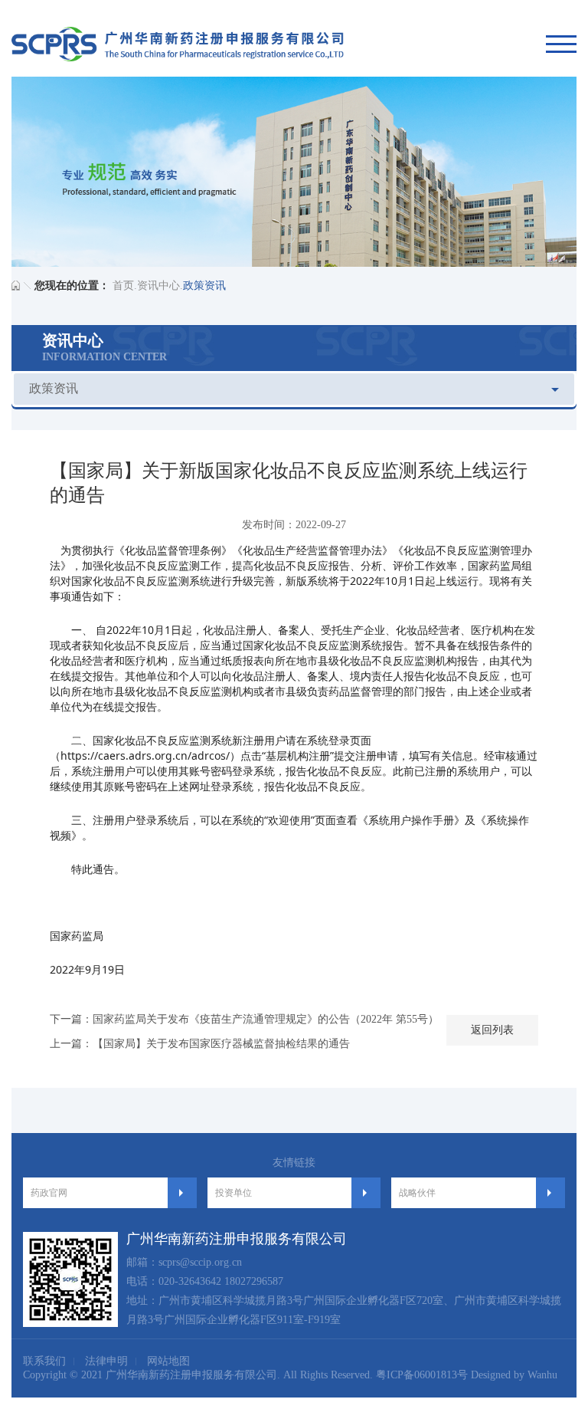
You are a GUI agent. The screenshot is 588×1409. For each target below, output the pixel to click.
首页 (123, 285)
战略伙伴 (417, 1192)
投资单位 (233, 1192)
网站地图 (168, 1361)
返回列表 (492, 1030)
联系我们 (44, 1361)
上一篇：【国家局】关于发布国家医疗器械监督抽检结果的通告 (200, 1043)
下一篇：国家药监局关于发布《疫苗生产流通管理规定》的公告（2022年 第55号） (244, 1019)
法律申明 (106, 1361)
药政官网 (49, 1192)
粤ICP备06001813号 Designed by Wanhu (466, 1375)
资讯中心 (158, 285)
